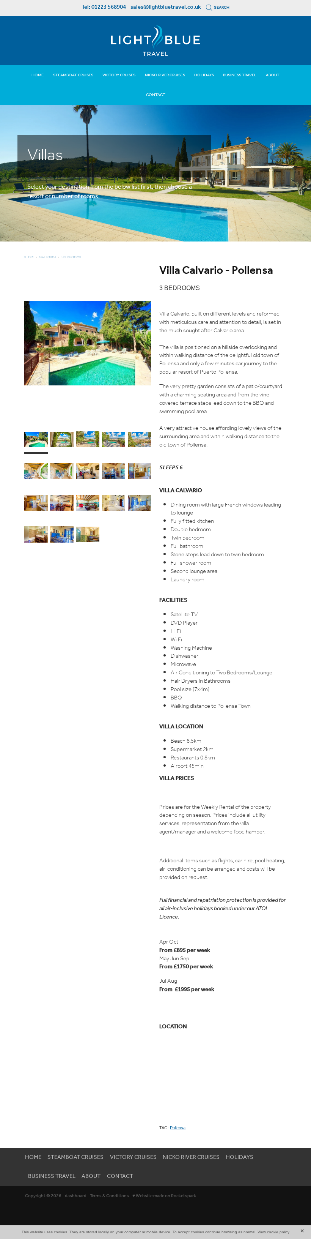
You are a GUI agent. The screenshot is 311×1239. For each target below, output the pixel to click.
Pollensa (177, 1127)
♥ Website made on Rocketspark (164, 1196)
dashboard (75, 1196)
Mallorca (48, 257)
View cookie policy (273, 1232)
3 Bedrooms (71, 257)
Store (29, 257)
